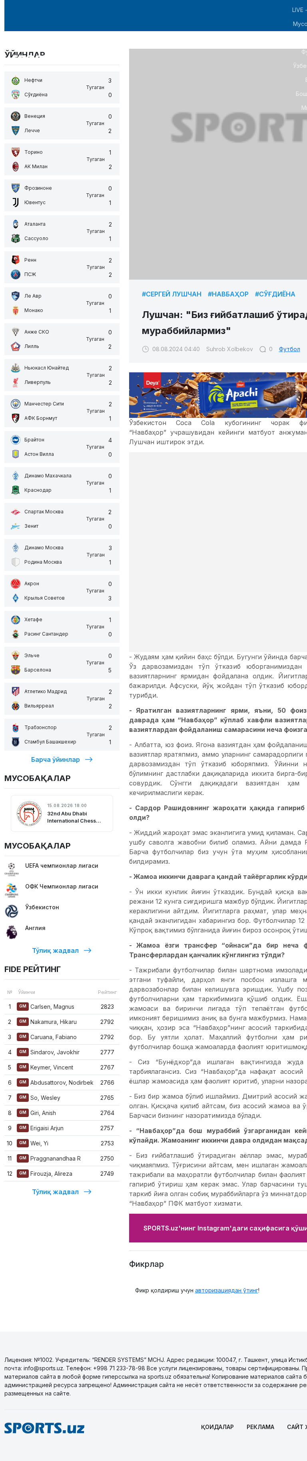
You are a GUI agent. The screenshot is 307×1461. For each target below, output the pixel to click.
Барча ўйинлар (55, 759)
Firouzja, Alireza (45, 1173)
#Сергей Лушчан (171, 294)
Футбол (289, 349)
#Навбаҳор (228, 294)
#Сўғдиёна (275, 294)
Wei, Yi (33, 1143)
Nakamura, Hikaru (48, 1021)
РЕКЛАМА (260, 1426)
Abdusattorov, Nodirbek (56, 1082)
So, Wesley (39, 1097)
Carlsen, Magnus (46, 1006)
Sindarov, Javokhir (49, 1052)
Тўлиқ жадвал (55, 950)
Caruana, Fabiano (48, 1037)
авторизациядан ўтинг (226, 1290)
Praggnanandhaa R (50, 1158)
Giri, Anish (37, 1112)
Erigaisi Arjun (41, 1128)
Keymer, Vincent (46, 1067)
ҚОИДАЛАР (217, 1426)
